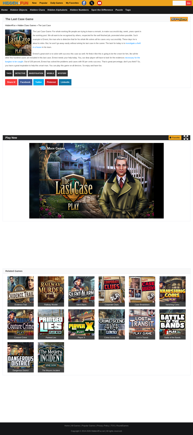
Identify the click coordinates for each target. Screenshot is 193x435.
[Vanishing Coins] (172, 288)
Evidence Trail (21, 304)
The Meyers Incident (51, 370)
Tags (128, 10)
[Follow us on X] (91, 3)
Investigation (36, 73)
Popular (43, 3)
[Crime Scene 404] (112, 321)
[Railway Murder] (51, 288)
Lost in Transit (142, 337)
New (34, 3)
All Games (75, 426)
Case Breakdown (142, 304)
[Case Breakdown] (142, 288)
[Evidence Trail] (20, 288)
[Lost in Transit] (142, 321)
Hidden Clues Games (27, 25)
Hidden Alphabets (57, 10)
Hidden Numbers (79, 10)
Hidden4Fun (10, 25)
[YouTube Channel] (99, 3)
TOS (113, 426)
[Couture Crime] (20, 321)
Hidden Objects (18, 10)
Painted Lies (51, 337)
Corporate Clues (112, 304)
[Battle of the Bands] (172, 321)
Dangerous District (21, 370)
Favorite (176, 138)
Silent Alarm (81, 304)
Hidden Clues (37, 10)
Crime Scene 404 (111, 337)
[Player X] (81, 321)
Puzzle (119, 10)
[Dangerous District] (20, 354)
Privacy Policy (103, 426)
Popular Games (88, 426)
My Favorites (72, 3)
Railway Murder (51, 304)
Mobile (50, 73)
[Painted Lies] (51, 321)
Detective (20, 73)
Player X (81, 337)
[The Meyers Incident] (51, 354)
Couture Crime (20, 337)
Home (4, 10)
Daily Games (56, 3)
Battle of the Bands (172, 337)
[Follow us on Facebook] (83, 3)
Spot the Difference (102, 10)
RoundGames (122, 426)
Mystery (62, 73)
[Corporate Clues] (112, 288)
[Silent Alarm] (81, 288)
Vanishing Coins (172, 304)
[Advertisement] (166, 48)
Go (188, 3)
